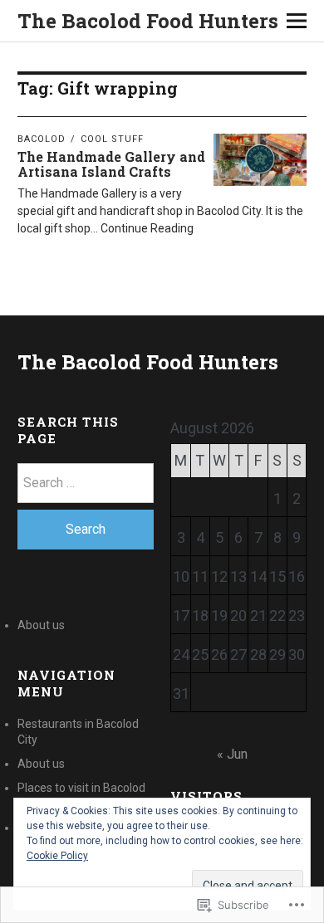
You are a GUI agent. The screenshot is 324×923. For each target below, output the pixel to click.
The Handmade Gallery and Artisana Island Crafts (111, 164)
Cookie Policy (57, 856)
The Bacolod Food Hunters (147, 20)
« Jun (232, 754)
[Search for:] (85, 483)
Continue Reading (147, 228)
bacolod (41, 139)
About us (41, 625)
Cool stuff (112, 139)
